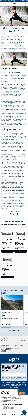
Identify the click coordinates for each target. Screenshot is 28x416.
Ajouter (7, 251)
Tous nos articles (14, 330)
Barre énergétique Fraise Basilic (19, 244)
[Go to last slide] (2, 1)
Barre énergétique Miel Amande (6, 270)
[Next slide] (26, 1)
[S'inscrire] (24, 374)
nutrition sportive (6, 172)
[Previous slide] (2, 312)
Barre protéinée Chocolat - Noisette (7, 244)
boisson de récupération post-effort (11, 182)
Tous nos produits (14, 281)
